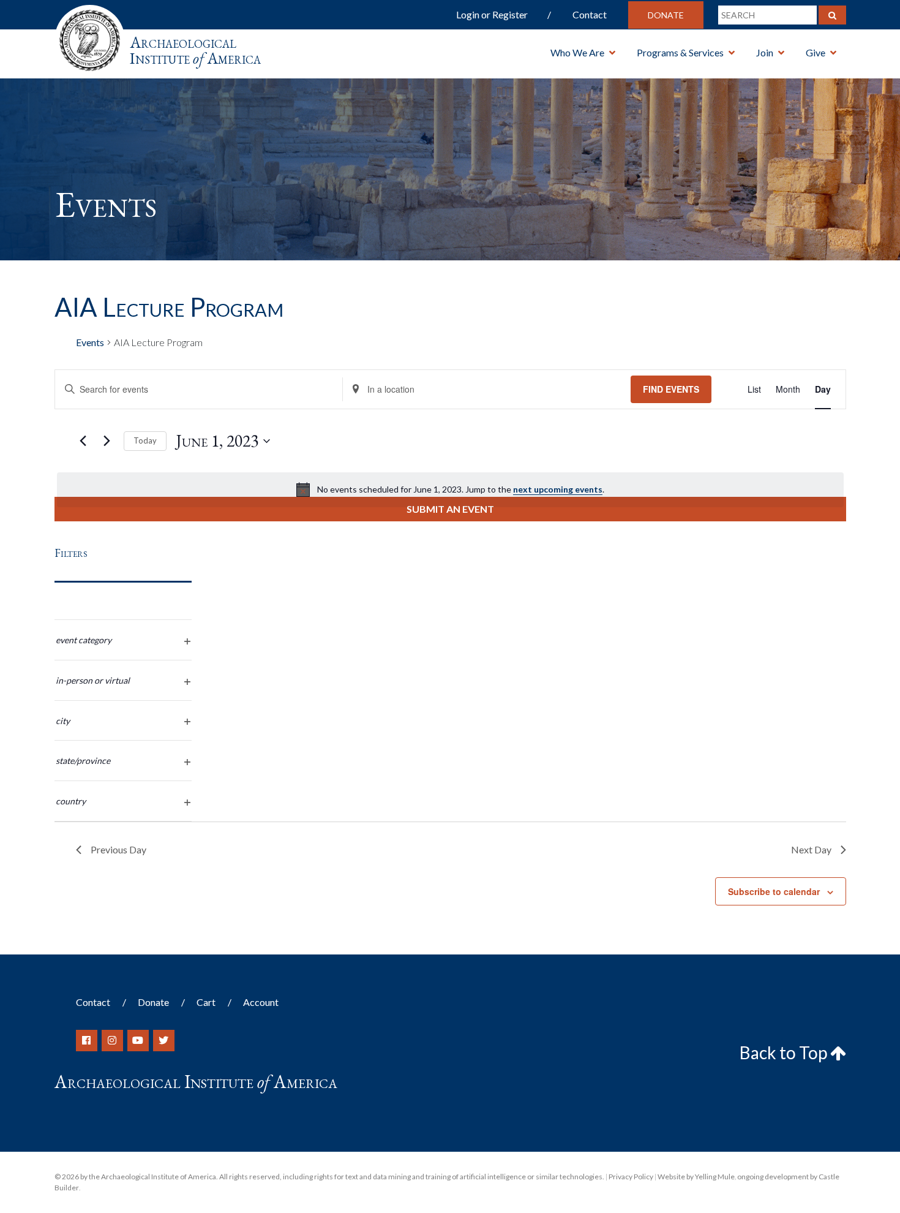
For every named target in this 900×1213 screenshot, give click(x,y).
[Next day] (107, 441)
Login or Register (492, 14)
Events (90, 342)
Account (261, 1002)
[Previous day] (83, 441)
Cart (206, 1002)
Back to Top (785, 1052)
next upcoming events (557, 489)
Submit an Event (450, 509)
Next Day (811, 849)
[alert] (450, 489)
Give (815, 52)
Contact (589, 14)
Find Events (671, 389)
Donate (666, 15)
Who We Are (577, 52)
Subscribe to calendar (774, 891)
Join (764, 52)
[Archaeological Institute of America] (89, 36)
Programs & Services (680, 52)
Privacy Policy (631, 1176)
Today (145, 440)
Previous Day (118, 849)
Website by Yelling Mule (696, 1176)
